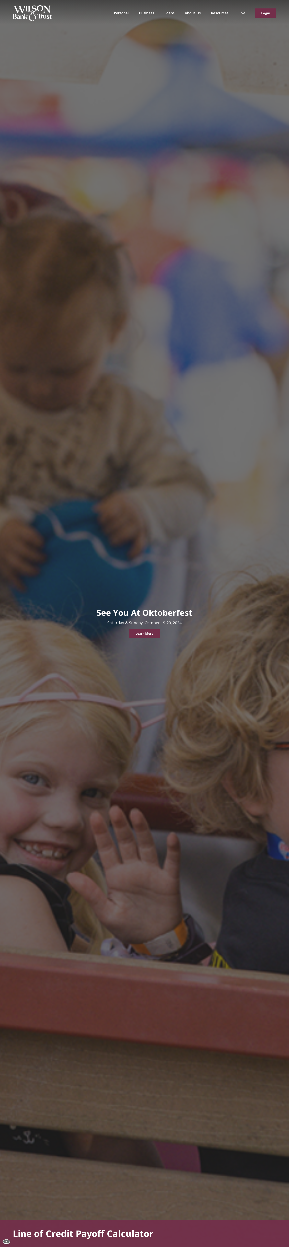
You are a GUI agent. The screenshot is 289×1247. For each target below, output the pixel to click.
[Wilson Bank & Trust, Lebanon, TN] (32, 13)
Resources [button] (219, 13)
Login (265, 13)
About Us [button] (193, 13)
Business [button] (146, 13)
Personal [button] (121, 13)
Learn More (144, 633)
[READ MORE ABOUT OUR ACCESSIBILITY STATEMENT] (6, 1241)
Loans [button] (169, 13)
